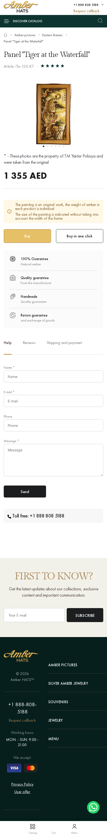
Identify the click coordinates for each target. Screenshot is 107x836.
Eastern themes (52, 35)
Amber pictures (24, 35)
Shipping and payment (64, 342)
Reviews (29, 342)
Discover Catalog (27, 21)
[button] (43, 146)
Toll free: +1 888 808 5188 (38, 515)
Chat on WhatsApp (93, 807)
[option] (29, 346)
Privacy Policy (22, 784)
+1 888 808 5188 (86, 4)
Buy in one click (80, 236)
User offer (22, 791)
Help (8, 342)
